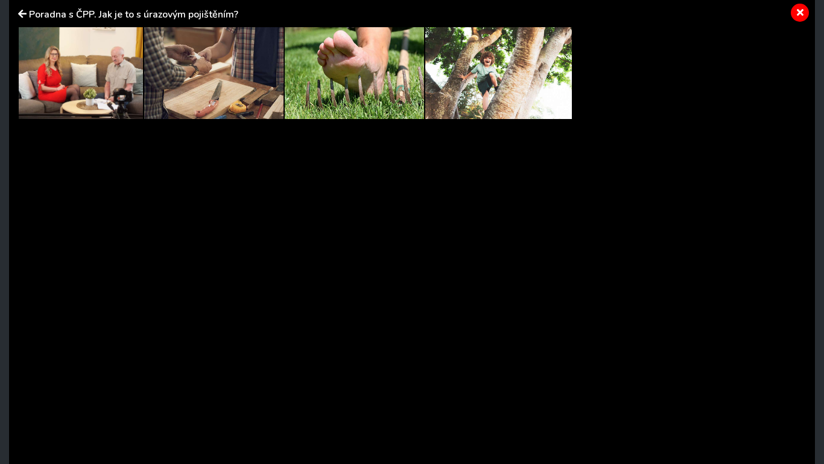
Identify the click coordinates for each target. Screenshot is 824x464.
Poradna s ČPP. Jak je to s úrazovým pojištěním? (133, 14)
